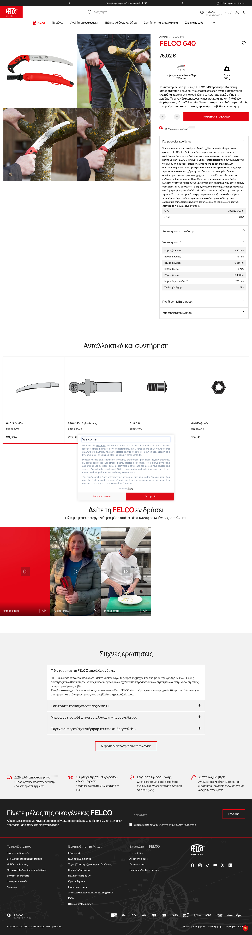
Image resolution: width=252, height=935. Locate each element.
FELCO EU (21, 926)
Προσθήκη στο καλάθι (216, 116)
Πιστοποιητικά (137, 864)
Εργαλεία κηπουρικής (18, 853)
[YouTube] (215, 865)
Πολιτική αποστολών (79, 870)
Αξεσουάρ (12, 887)
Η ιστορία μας (136, 853)
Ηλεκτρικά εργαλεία (17, 881)
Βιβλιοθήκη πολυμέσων (80, 903)
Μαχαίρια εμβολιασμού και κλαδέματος (27, 870)
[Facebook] (192, 865)
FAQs (71, 898)
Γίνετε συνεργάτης (77, 887)
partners (100, 445)
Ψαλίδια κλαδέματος (17, 864)
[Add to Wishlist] (244, 43)
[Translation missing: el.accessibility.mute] (43, 611)
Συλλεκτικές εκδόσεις (18, 875)
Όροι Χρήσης (215, 926)
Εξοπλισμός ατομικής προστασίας (24, 858)
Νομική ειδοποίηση (235, 926)
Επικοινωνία (74, 853)
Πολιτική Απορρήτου (185, 824)
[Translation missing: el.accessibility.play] (25, 571)
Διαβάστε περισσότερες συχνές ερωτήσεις (126, 746)
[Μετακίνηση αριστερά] (69, 3)
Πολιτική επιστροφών (79, 875)
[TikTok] (207, 865)
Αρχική (163, 36)
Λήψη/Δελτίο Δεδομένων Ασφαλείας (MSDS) (91, 892)
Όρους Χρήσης (160, 824)
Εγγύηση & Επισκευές (79, 858)
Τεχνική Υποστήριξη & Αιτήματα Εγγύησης (90, 864)
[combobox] (129, 12)
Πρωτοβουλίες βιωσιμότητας (144, 870)
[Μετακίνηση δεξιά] (183, 3)
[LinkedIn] (230, 865)
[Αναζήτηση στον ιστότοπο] (90, 12)
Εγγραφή (233, 814)
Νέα (213, 23)
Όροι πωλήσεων (76, 881)
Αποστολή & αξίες (138, 858)
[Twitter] (222, 865)
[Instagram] (200, 865)
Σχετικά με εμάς (194, 22)
